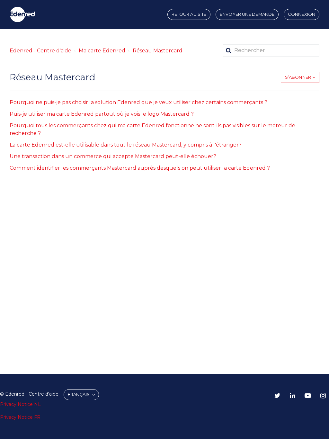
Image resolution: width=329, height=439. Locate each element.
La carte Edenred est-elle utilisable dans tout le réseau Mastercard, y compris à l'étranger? (126, 145)
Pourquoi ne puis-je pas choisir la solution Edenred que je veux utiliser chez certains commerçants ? (138, 102)
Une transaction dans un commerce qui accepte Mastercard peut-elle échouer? (113, 156)
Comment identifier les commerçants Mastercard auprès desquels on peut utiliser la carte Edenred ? (140, 168)
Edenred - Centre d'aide (40, 51)
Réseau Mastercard (157, 51)
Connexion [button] (301, 14)
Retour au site (189, 14)
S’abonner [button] (298, 77)
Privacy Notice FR (20, 417)
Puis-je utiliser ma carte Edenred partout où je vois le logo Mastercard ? (102, 114)
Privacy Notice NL (20, 404)
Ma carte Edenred (102, 51)
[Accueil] (22, 14)
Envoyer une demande (247, 14)
